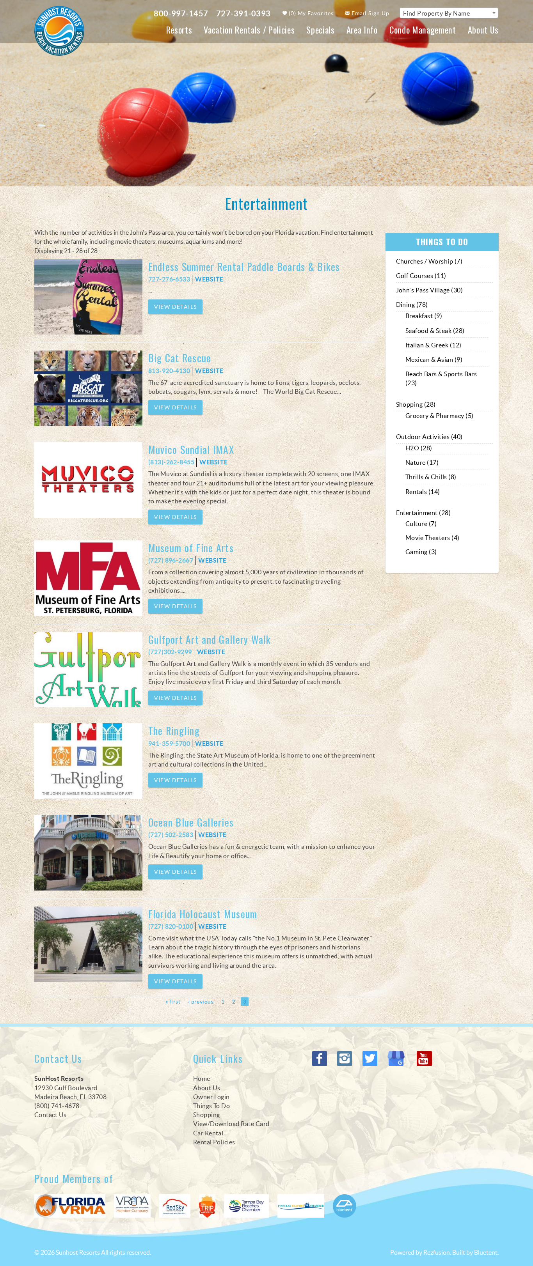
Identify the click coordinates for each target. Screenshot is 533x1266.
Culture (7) (421, 523)
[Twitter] (370, 1058)
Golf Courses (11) (421, 275)
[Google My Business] (398, 1058)
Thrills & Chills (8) (431, 476)
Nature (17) (422, 462)
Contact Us (50, 1114)
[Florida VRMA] (69, 1206)
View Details (175, 307)
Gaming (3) (421, 551)
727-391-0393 (243, 13)
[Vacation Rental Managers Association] (132, 1206)
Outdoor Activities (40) (429, 436)
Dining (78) (412, 304)
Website (209, 279)
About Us (483, 29)
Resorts (179, 29)
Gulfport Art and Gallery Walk (209, 639)
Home (201, 1078)
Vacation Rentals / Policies (249, 29)
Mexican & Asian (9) (433, 359)
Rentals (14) (422, 491)
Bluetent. (486, 1252)
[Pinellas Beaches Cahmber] (300, 1206)
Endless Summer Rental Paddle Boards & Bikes (244, 266)
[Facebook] (320, 1058)
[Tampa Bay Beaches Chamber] (246, 1206)
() (310, 13)
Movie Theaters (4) (432, 537)
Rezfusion (436, 1252)
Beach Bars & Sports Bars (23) (441, 378)
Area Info (362, 29)
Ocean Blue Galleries (197, 822)
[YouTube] (425, 1058)
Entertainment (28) (423, 512)
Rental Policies (214, 1142)
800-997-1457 (181, 13)
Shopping (206, 1114)
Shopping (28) (416, 404)
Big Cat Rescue (179, 358)
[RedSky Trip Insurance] (174, 1206)
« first (172, 1002)
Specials (320, 29)
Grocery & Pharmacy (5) (439, 415)
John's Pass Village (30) (429, 290)
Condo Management (422, 29)
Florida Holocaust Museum (203, 914)
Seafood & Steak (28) (435, 330)
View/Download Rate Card (231, 1123)
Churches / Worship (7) (429, 261)
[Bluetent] (344, 1206)
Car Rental (208, 1133)
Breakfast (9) (423, 315)
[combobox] (449, 12)
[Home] (59, 30)
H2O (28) (418, 448)
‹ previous (200, 1002)
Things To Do (211, 1105)
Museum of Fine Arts (191, 547)
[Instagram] (345, 1058)
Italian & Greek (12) (433, 345)
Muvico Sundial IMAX (191, 449)
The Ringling (174, 730)
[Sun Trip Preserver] (207, 1206)
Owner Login (211, 1096)
